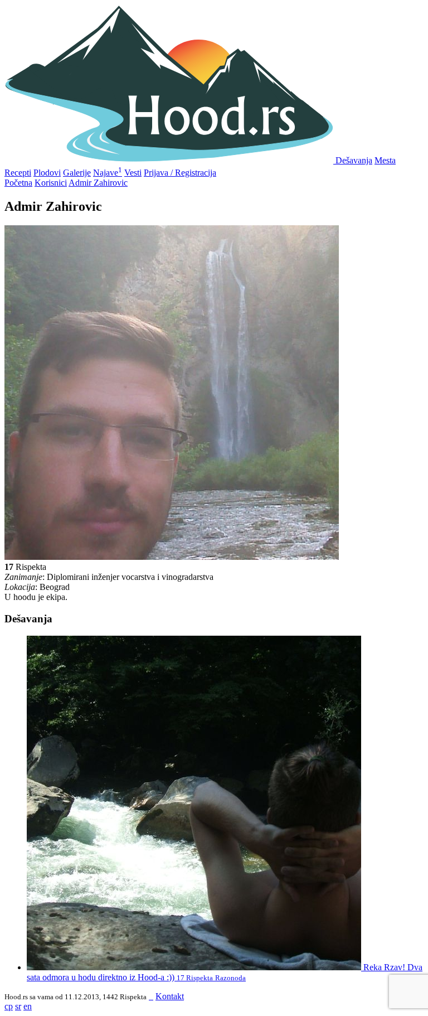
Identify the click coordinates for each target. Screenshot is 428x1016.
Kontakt (169, 996)
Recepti (17, 172)
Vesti (133, 172)
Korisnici (51, 182)
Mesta (385, 160)
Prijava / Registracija (180, 172)
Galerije (77, 172)
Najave (107, 172)
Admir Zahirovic (98, 182)
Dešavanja (353, 160)
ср (8, 1006)
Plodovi (47, 172)
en (27, 1006)
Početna (18, 182)
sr (18, 1006)
